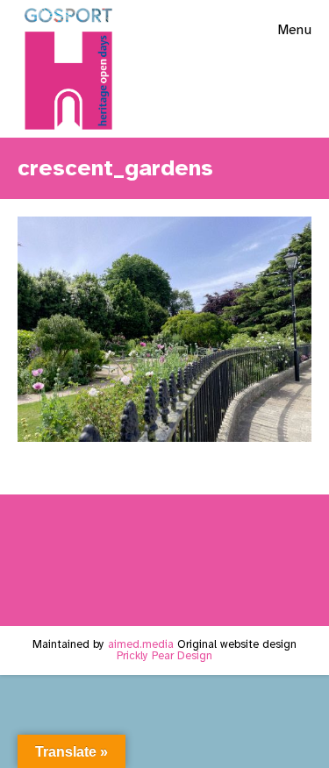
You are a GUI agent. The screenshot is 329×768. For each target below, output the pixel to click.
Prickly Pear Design (164, 656)
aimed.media (141, 644)
